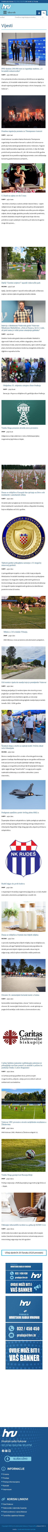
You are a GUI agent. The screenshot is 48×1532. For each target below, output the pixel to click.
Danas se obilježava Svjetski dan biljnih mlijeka (19, 935)
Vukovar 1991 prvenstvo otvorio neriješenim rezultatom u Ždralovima (23, 1123)
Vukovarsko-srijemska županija (15, 1508)
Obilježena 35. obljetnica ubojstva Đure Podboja (22, 385)
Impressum (7, 1489)
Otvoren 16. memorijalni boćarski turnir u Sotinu (20, 995)
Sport (3, 431)
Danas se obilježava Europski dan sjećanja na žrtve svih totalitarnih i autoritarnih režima (23, 493)
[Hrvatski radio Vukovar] (6, 6)
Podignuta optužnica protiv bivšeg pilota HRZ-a (20, 812)
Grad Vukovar (8, 1504)
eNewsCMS (40, 1526)
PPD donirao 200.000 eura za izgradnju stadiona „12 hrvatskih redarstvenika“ (21, 70)
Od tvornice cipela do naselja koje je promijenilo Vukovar (23, 682)
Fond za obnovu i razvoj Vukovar (15, 1512)
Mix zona (4, 286)
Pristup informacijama (11, 1482)
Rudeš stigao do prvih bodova (13, 884)
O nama (6, 1474)
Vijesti (3, 74)
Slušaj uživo (20, 1458)
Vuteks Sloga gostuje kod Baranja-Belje (16, 1175)
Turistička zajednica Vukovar (14, 1515)
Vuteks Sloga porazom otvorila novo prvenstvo (19, 428)
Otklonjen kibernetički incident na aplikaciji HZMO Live (23, 1225)
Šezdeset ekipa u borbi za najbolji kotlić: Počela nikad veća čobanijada (22, 747)
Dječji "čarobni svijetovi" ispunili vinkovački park (20, 283)
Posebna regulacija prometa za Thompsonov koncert (21, 131)
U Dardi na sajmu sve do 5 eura (13, 196)
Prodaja (36, 1)
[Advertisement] (24, 237)
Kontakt (29, 1)
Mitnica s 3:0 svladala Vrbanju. (16, 632)
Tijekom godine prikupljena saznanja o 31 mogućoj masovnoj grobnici (21, 564)
